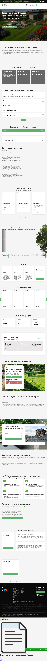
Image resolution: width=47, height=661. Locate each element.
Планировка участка (15, 589)
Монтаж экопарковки (37, 203)
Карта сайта (38, 614)
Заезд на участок (15, 595)
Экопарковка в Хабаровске (23, 203)
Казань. (14, 602)
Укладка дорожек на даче (16, 591)
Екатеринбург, (31, 601)
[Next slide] (42, 240)
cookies (42, 649)
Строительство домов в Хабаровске (23, 590)
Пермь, (21, 601)
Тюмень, (27, 601)
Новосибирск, (18, 601)
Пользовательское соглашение (6, 614)
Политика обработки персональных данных (17, 614)
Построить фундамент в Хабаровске (22, 593)
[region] (30, 541)
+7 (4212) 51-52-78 (30, 4)
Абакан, (14, 601)
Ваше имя (6, 433)
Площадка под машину (15, 597)
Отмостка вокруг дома (15, 594)
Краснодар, (24, 601)
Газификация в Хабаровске (23, 595)
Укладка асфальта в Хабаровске (6, 204)
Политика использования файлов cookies (30, 614)
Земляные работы (16, 592)
